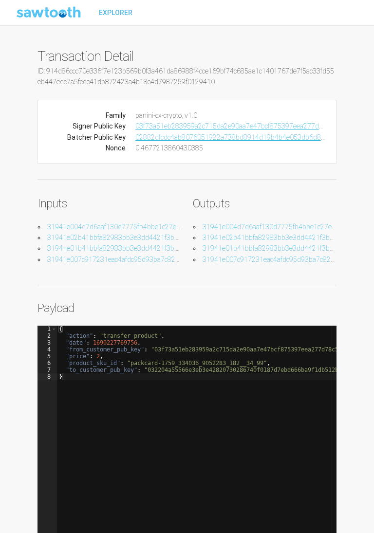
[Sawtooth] (49, 12)
